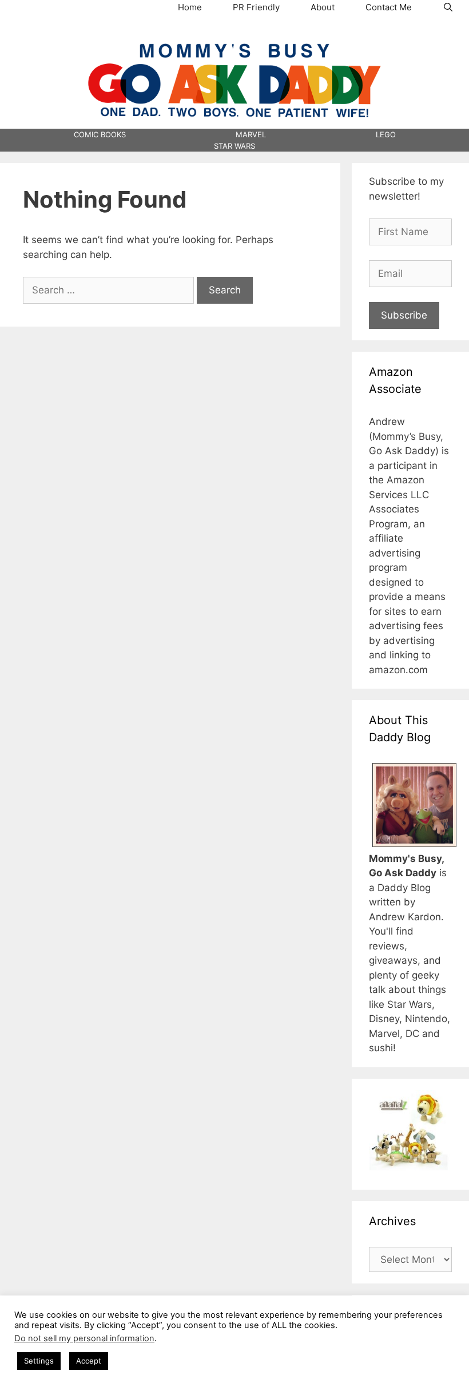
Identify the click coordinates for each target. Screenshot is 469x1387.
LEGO (386, 134)
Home (190, 7)
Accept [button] (88, 1360)
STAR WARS (234, 145)
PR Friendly (256, 7)
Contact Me (388, 7)
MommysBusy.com (234, 34)
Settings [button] (39, 1360)
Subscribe (404, 315)
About (323, 7)
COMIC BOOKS (100, 134)
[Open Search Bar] (448, 7)
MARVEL (251, 134)
